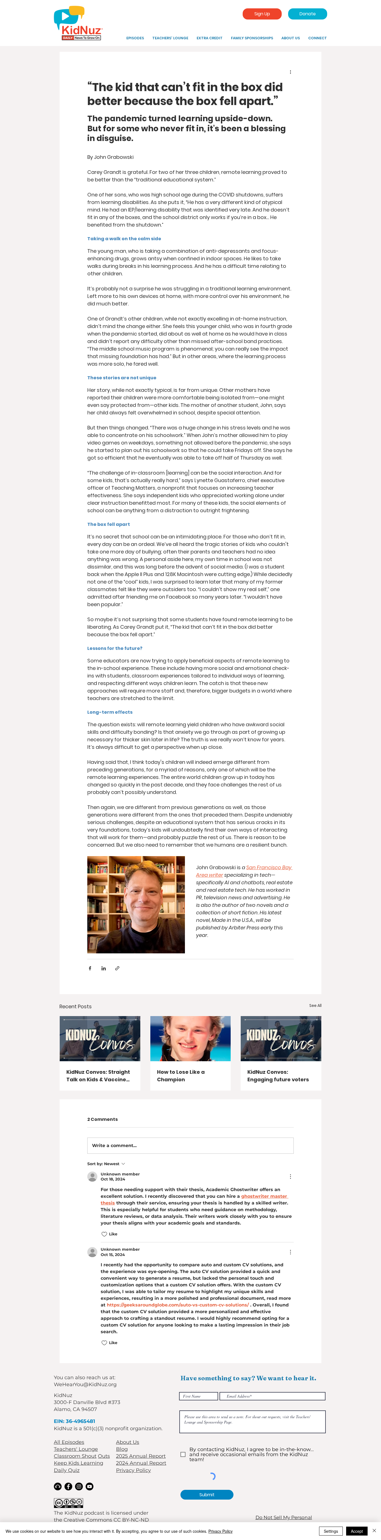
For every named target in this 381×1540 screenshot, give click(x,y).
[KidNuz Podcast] (58, 1486)
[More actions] (290, 72)
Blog (122, 1449)
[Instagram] (79, 1486)
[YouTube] (89, 1486)
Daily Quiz (66, 1470)
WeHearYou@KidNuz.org (85, 1384)
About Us (127, 1442)
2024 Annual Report (141, 1463)
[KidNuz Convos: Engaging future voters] (281, 1038)
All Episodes (69, 1442)
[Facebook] (68, 1486)
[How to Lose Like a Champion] (190, 1038)
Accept (357, 1531)
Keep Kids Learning (78, 1463)
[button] (209, 38)
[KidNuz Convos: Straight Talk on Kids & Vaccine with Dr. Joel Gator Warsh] (100, 1038)
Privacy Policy (133, 1470)
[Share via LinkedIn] (103, 968)
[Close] (374, 1531)
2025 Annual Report (141, 1456)
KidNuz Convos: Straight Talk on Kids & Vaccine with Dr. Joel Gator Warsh (98, 1075)
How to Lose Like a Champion (181, 1075)
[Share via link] (117, 968)
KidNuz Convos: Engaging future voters (278, 1075)
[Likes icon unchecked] (104, 1234)
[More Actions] (290, 1176)
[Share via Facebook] (90, 968)
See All (315, 1005)
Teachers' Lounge (76, 1449)
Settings (331, 1531)
